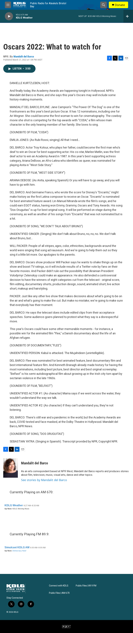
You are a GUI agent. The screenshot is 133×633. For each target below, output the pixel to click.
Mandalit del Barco (23, 56)
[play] (9, 16)
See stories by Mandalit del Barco (44, 480)
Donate (120, 5)
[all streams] (128, 16)
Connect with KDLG (58, 585)
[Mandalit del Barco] (10, 468)
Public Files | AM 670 (59, 593)
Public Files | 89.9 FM (86, 585)
